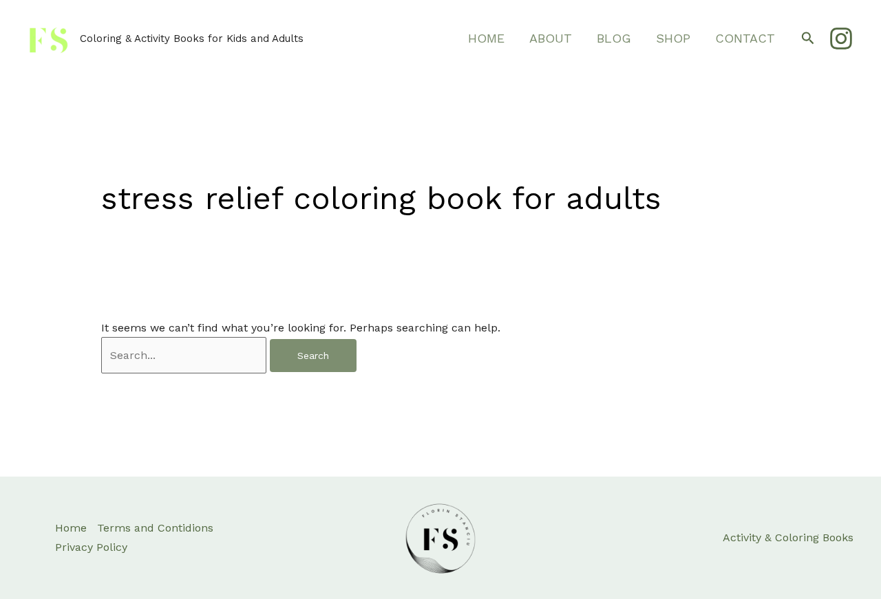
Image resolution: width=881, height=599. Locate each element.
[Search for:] (185, 355)
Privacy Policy (91, 547)
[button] (808, 38)
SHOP (673, 38)
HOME (486, 38)
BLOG (614, 38)
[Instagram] (841, 38)
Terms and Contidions (155, 527)
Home (71, 527)
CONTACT (745, 38)
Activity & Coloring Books (788, 537)
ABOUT (550, 38)
